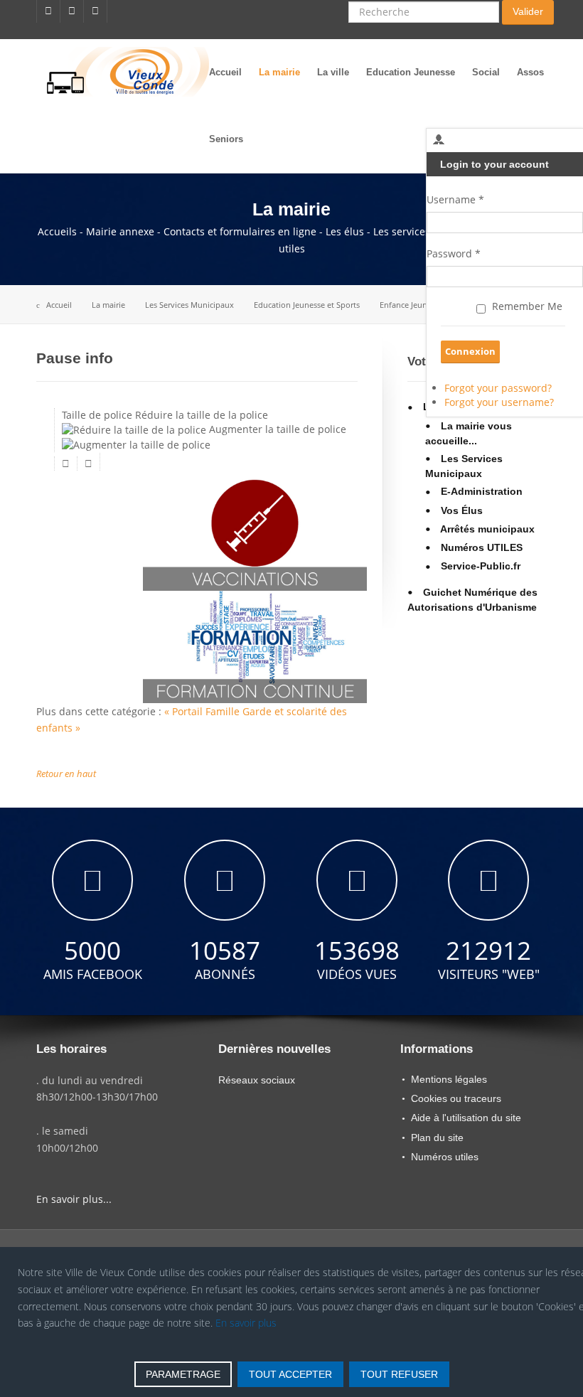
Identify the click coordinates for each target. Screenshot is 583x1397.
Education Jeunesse (410, 72)
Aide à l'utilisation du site (466, 1117)
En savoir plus (246, 1322)
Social (486, 72)
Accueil (225, 72)
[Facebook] (48, 11)
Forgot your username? (499, 402)
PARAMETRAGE (183, 1374)
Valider (528, 11)
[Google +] (95, 11)
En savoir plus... (74, 1199)
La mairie (279, 72)
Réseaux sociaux (256, 1080)
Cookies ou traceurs (456, 1098)
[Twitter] (71, 11)
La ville (333, 72)
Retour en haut (66, 774)
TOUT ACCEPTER (290, 1374)
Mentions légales (449, 1079)
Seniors (226, 139)
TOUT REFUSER (399, 1374)
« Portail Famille (203, 711)
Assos (530, 72)
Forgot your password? (498, 388)
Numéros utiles (444, 1156)
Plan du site (437, 1137)
